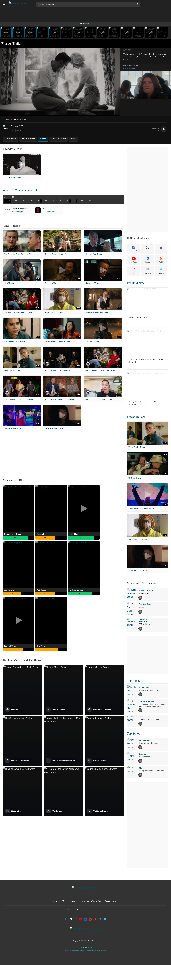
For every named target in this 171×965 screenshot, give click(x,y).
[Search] (137, 4)
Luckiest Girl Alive (11, 646)
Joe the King (9, 590)
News (114, 901)
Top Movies (134, 680)
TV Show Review (145, 624)
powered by (7, 197)
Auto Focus (41, 590)
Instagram (161, 251)
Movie (18, 130)
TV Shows (65, 901)
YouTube (134, 262)
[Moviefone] (19, 4)
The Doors (41, 646)
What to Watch (96, 901)
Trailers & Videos (20, 119)
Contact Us (69, 910)
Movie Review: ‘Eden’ (138, 317)
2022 (12, 130)
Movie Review (144, 593)
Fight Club (74, 534)
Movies (56, 901)
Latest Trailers (136, 417)
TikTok (134, 273)
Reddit (161, 262)
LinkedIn (147, 262)
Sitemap (79, 910)
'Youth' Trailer (129, 68)
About (61, 910)
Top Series (133, 733)
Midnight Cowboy (76, 590)
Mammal (40, 534)
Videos (107, 901)
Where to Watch (18, 190)
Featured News (136, 282)
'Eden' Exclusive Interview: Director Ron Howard (146, 360)
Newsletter (147, 273)
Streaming (74, 901)
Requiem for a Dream (12, 534)
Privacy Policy (105, 910)
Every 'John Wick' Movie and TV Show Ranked (145, 403)
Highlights (85, 24)
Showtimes (84, 901)
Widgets (161, 273)
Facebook (134, 251)
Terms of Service (90, 910)
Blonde (6, 119)
